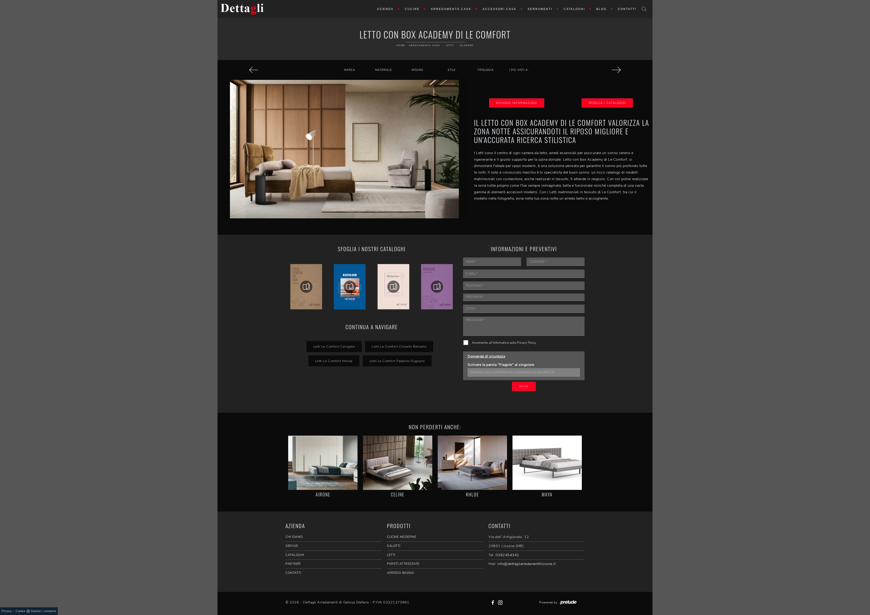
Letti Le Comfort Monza (334, 361)
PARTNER (293, 564)
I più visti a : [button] (519, 70)
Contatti (627, 9)
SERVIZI (291, 546)
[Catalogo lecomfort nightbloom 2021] (306, 286)
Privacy (7, 611)
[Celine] (616, 69)
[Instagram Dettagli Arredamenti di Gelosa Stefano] (500, 602)
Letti (450, 45)
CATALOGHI (294, 555)
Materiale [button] (383, 70)
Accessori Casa (499, 9)
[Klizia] (253, 69)
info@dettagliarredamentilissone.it (527, 563)
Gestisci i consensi (43, 611)
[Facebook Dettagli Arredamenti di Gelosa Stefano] (493, 602)
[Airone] (323, 463)
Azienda (385, 9)
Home (400, 45)
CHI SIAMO (294, 537)
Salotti (393, 546)
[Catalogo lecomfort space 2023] (393, 286)
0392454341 (507, 555)
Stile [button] (452, 70)
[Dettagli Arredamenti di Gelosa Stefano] (242, 9)
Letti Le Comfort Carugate (334, 346)
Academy (467, 45)
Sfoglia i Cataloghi (607, 103)
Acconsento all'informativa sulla (504, 343)
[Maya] (547, 463)
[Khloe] (472, 463)
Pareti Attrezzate (403, 564)
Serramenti (540, 9)
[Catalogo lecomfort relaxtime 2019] (350, 286)
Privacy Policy (526, 343)
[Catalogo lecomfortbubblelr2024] (437, 286)
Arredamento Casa (451, 9)
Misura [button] (417, 70)
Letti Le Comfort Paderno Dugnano (397, 361)
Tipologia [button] (485, 70)
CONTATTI (293, 573)
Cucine (412, 9)
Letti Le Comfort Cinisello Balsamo (399, 346)
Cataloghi (574, 9)
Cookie (20, 611)
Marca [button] (349, 70)
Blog (601, 9)
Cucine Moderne (401, 537)
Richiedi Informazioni (516, 103)
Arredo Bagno (400, 573)
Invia (524, 386)
